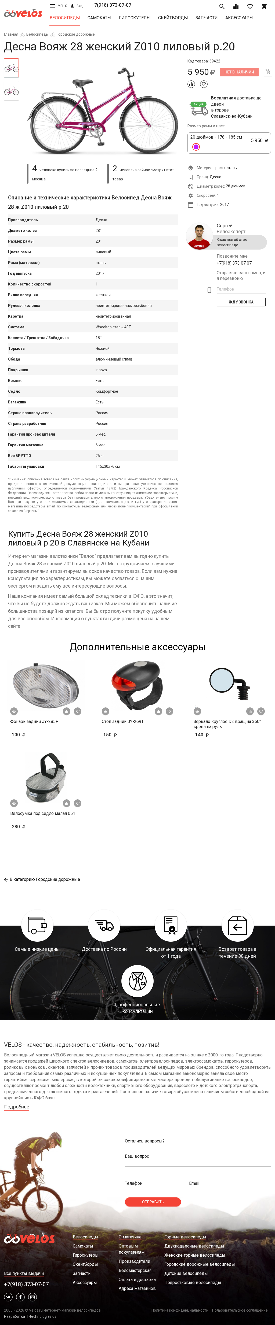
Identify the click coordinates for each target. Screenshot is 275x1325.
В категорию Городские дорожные (45, 879)
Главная (11, 34)
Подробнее (16, 1106)
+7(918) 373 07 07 (234, 263)
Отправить (153, 1202)
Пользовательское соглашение (240, 1310)
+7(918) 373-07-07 (111, 5)
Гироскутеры (135, 17)
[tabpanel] (103, 107)
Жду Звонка (241, 302)
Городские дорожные (76, 34)
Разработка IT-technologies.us (30, 1316)
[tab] (11, 68)
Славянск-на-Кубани (231, 116)
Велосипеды (65, 17)
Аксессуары (239, 17)
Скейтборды (173, 17)
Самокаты (99, 17)
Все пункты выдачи (24, 1273)
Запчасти (207, 17)
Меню (62, 6)
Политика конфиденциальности (179, 1310)
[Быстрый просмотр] (14, 711)
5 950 (259, 143)
